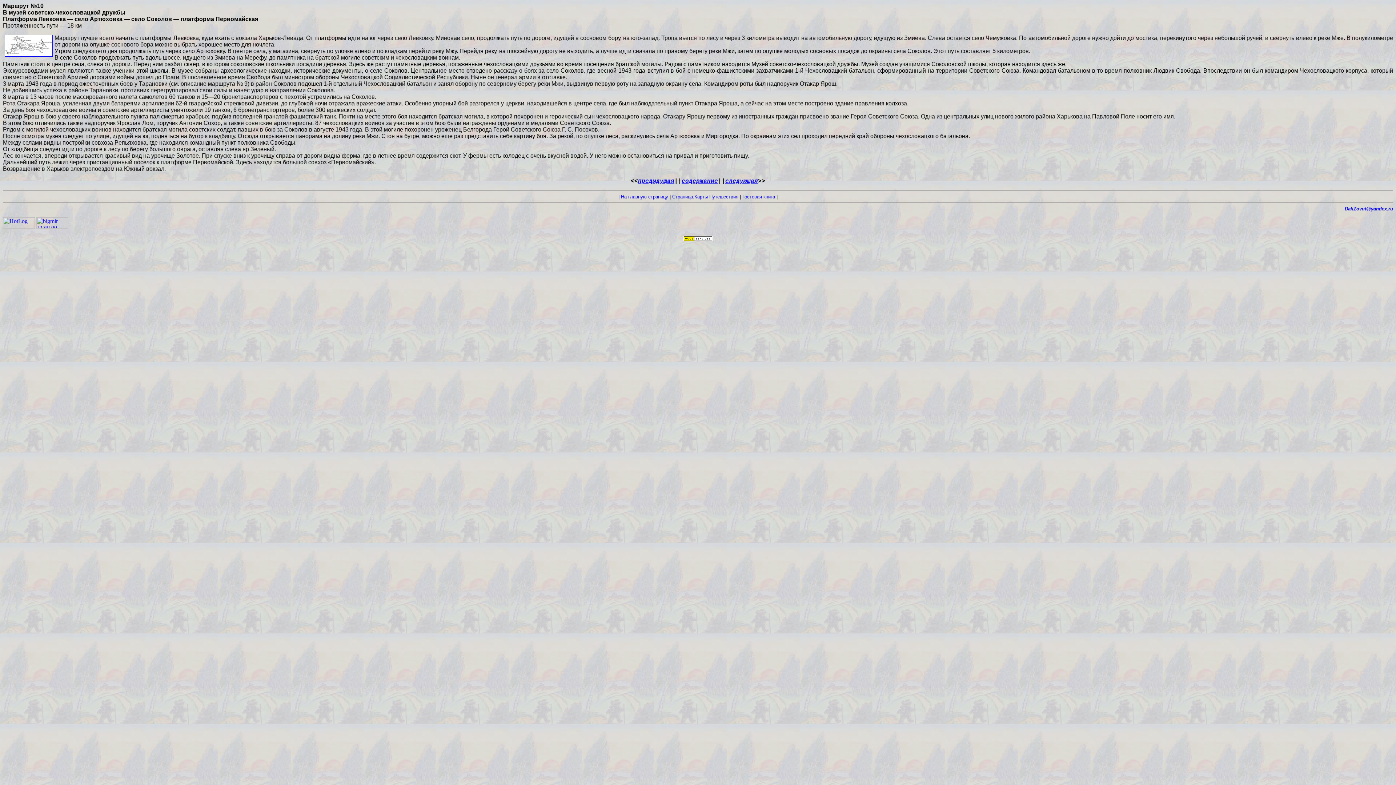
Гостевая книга (758, 197)
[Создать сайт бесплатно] (698, 239)
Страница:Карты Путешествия (705, 197)
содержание (700, 181)
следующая (741, 181)
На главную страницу (645, 197)
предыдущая (656, 181)
